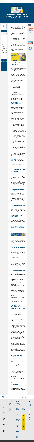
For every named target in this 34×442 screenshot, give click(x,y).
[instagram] (30, 416)
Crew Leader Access (17, 413)
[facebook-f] (30, 411)
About (10, 404)
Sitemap (23, 407)
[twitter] (30, 414)
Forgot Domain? (23, 422)
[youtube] (30, 417)
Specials (17, 437)
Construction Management (25, 20)
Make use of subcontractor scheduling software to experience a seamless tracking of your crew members (18, 227)
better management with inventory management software (17, 159)
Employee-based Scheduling (17, 426)
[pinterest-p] (30, 419)
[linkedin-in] (30, 412)
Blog (10, 403)
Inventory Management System (18, 404)
